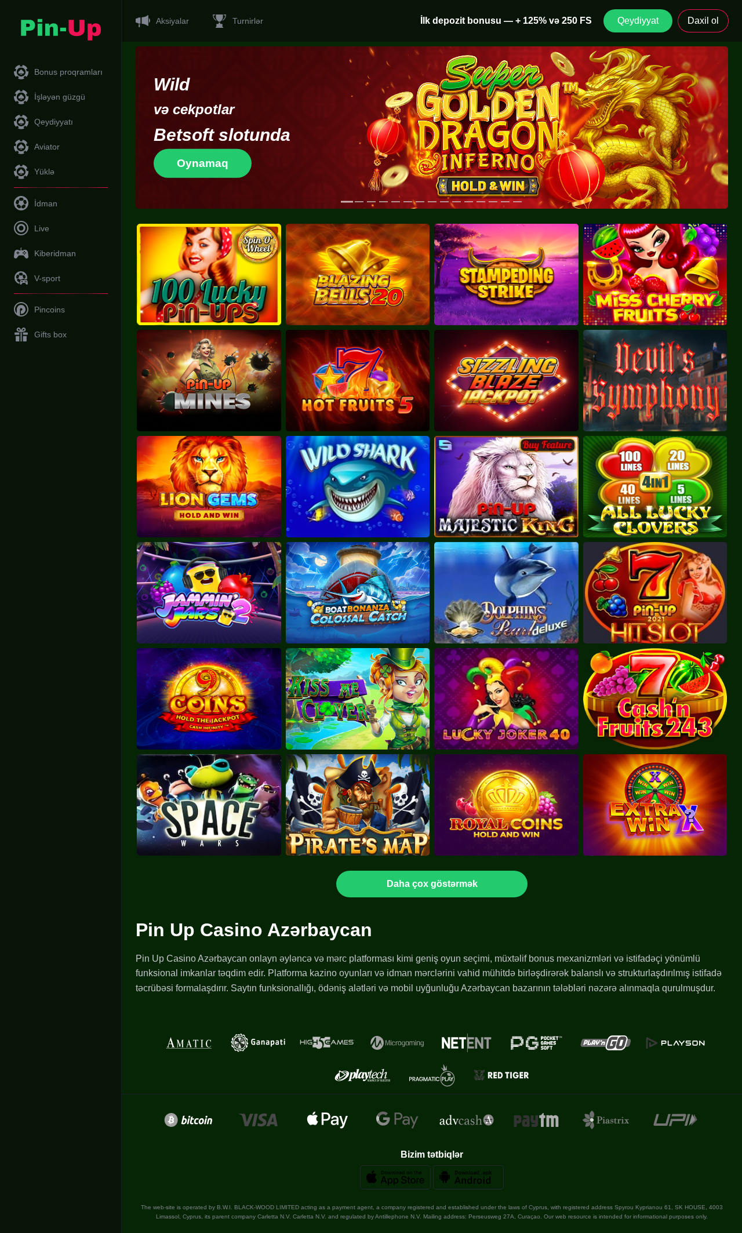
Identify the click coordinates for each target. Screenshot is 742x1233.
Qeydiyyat (638, 21)
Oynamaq (202, 163)
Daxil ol (703, 21)
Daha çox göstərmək (432, 884)
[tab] (347, 202)
